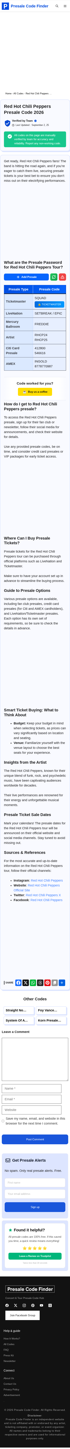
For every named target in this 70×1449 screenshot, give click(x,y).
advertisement (12, 1395)
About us (9, 1378)
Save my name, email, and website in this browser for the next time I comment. (35, 1121)
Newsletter (10, 1361)
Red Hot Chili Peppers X (43, 895)
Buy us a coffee (34, 391)
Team (29, 120)
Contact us (10, 1383)
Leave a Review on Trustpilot (35, 1256)
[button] (57, 6)
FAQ (6, 1349)
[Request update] (53, 277)
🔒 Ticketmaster (49, 304)
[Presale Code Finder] (5, 6)
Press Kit (9, 1355)
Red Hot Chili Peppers (47, 880)
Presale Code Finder (29, 6)
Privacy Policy (11, 1389)
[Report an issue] (62, 277)
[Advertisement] (35, 48)
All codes (9, 1344)
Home (8, 93)
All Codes (18, 93)
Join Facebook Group (22, 1315)
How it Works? (12, 1338)
